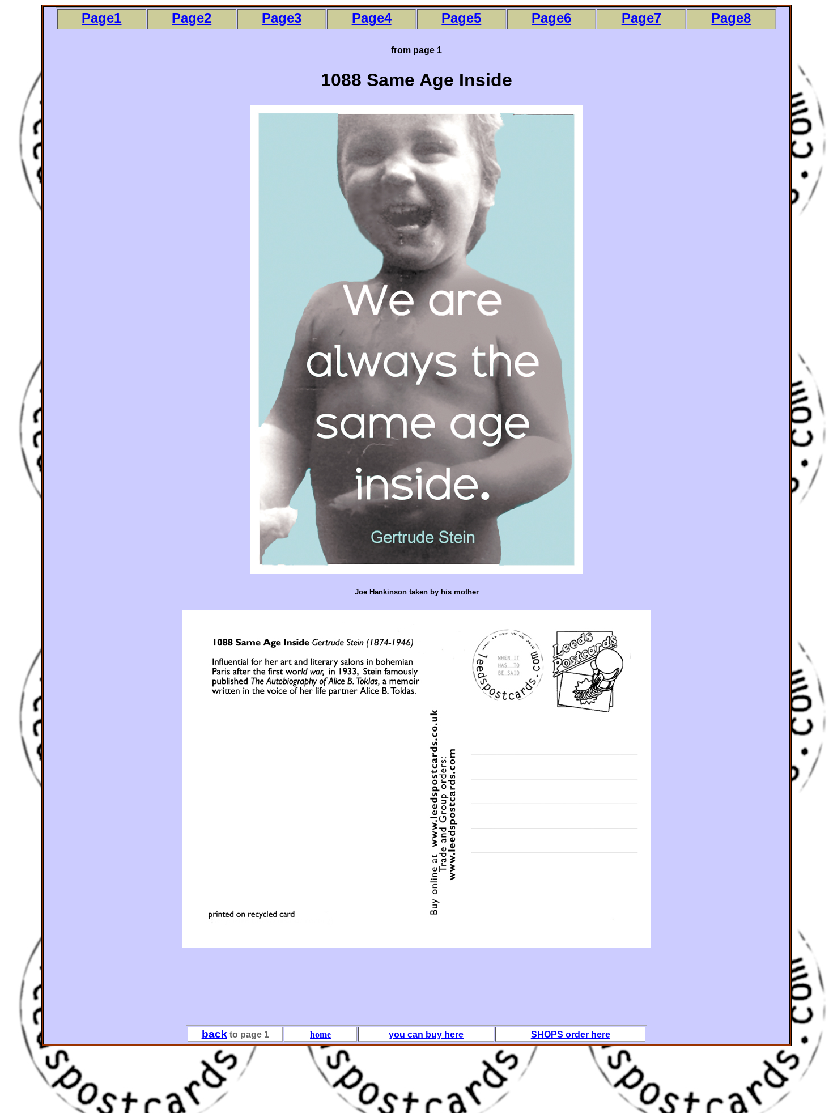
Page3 (281, 18)
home (320, 1034)
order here (586, 1034)
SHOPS (547, 1034)
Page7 (641, 18)
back (214, 1034)
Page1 (101, 18)
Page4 (372, 18)
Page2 (191, 18)
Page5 (461, 18)
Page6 (551, 18)
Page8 (731, 18)
